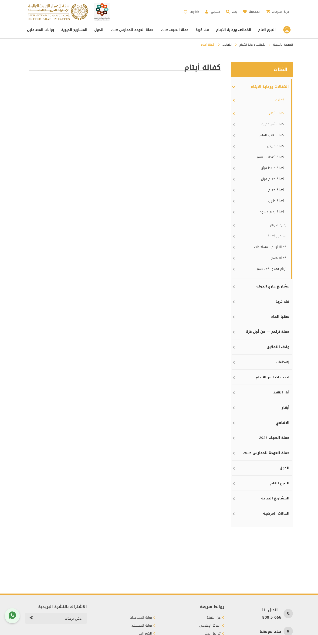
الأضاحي (282, 422)
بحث (234, 11)
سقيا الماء (280, 316)
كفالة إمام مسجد (272, 212)
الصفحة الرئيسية (283, 44)
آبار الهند (281, 392)
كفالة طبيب (276, 201)
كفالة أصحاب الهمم (270, 157)
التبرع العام (267, 30)
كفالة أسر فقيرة (272, 124)
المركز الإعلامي (209, 625)
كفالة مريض (275, 146)
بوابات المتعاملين (41, 30)
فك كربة (202, 30)
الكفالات (227, 44)
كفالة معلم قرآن (272, 179)
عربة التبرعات (277, 11)
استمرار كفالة (277, 236)
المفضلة (251, 11)
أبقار (285, 407)
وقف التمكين (278, 347)
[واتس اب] (12, 615)
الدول (98, 30)
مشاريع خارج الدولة (272, 286)
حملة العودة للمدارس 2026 (132, 30)
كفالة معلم (276, 190)
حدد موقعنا (270, 631)
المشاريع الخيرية (74, 30)
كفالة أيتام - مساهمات (270, 247)
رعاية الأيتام (278, 225)
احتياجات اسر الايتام (272, 377)
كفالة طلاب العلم (272, 135)
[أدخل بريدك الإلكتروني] (31, 618)
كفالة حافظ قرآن (272, 168)
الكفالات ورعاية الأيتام (233, 30)
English (194, 11)
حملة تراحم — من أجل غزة (267, 331)
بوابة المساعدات (140, 617)
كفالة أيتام (276, 113)
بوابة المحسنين (141, 625)
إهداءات (282, 362)
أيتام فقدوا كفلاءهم (271, 269)
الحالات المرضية (276, 513)
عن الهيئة (213, 617)
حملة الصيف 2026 (175, 30)
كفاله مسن (278, 258)
